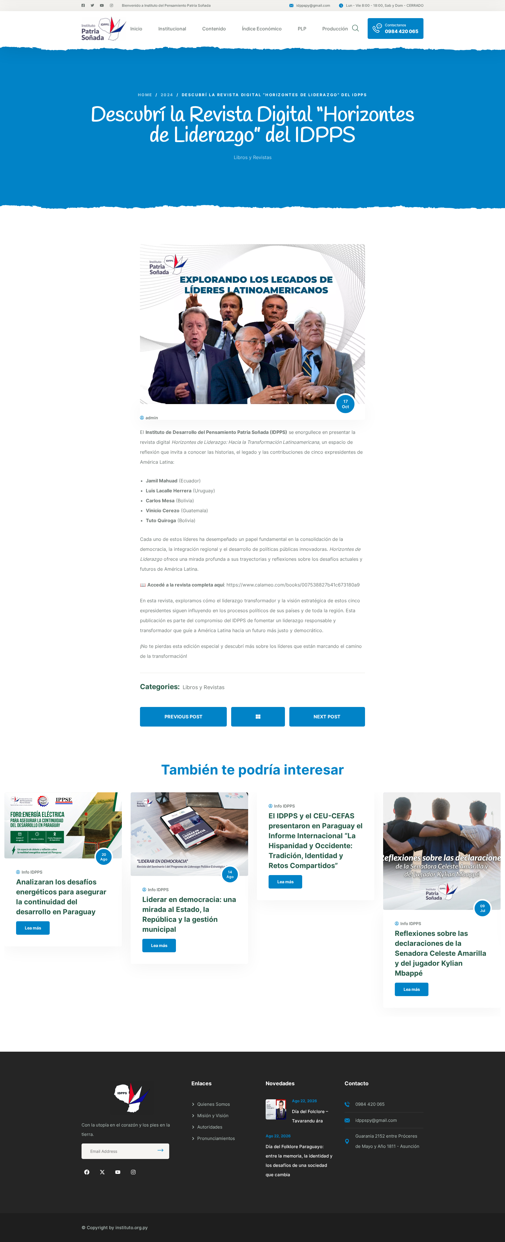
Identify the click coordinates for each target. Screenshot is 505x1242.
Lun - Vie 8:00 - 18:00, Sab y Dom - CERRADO (384, 5)
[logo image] (104, 29)
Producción (335, 29)
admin (152, 418)
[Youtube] (118, 1172)
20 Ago (103, 856)
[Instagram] (133, 1172)
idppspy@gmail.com (313, 5)
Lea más (33, 927)
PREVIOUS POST (184, 717)
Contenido (214, 29)
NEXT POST (327, 717)
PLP (302, 29)
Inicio (136, 29)
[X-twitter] (102, 1172)
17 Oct (345, 404)
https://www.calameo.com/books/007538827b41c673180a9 (293, 585)
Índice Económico (262, 29)
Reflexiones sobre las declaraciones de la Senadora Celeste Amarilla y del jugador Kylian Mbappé (440, 953)
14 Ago (230, 874)
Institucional (172, 29)
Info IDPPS (32, 872)
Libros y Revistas (252, 157)
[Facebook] (87, 1172)
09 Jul (482, 908)
